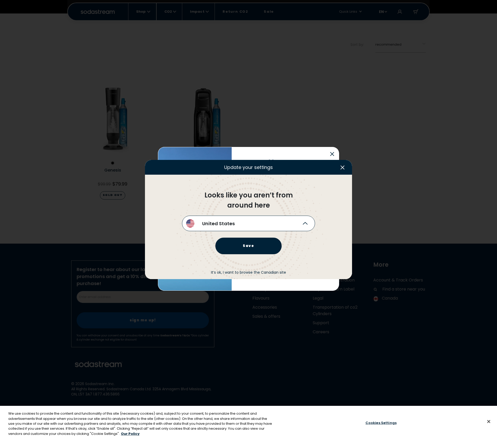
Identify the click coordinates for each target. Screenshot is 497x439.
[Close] (488, 421)
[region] (248, 422)
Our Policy (130, 433)
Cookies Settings (381, 422)
